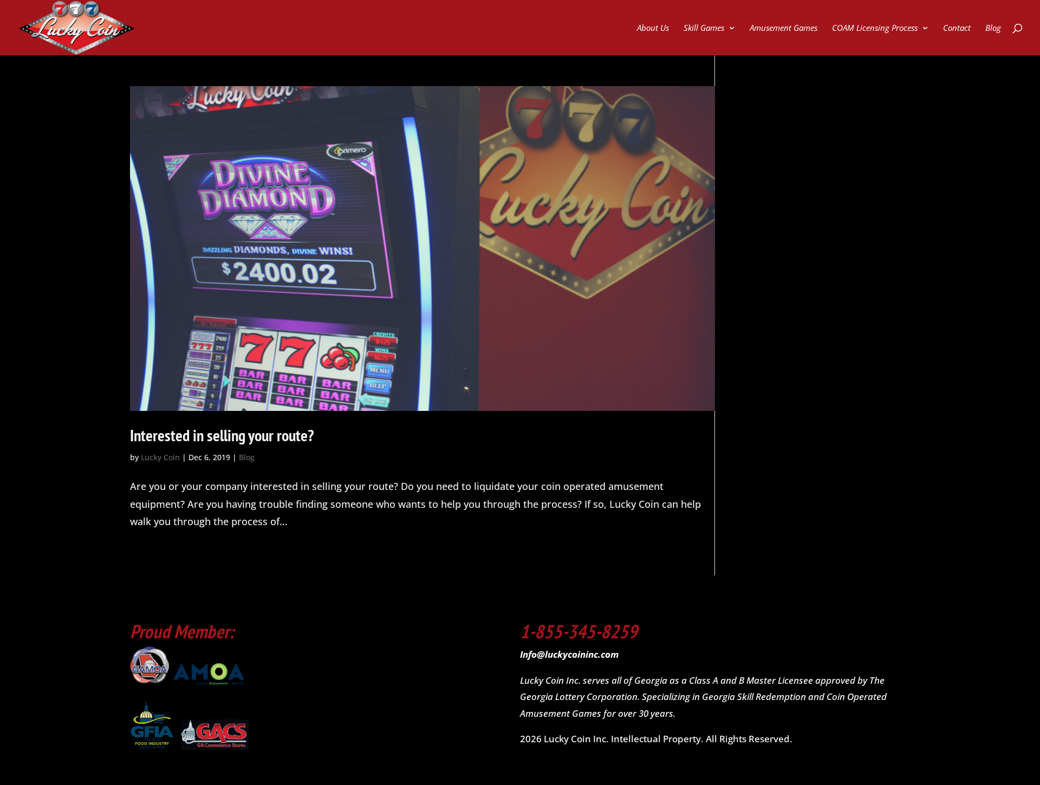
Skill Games (704, 28)
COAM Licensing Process (875, 28)
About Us (653, 28)
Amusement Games (783, 28)
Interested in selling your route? (222, 435)
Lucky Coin (160, 457)
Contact (957, 28)
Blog (993, 28)
